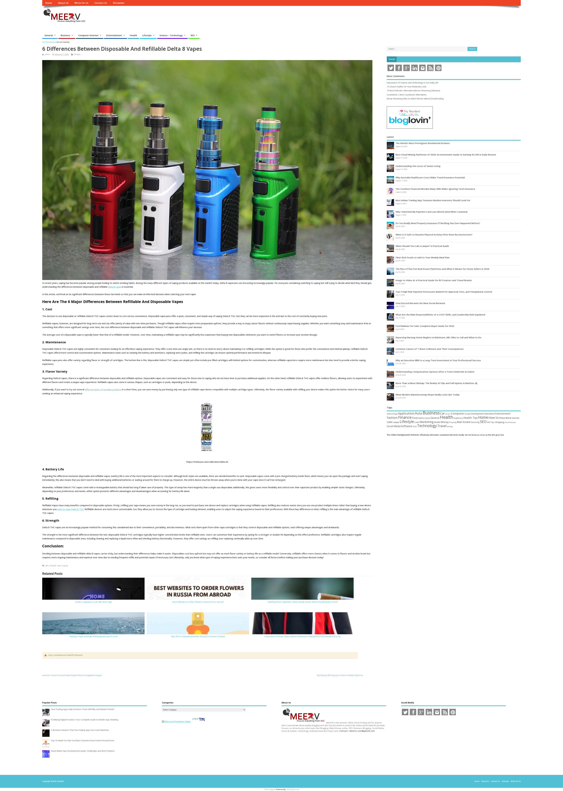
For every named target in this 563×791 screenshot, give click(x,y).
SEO (193, 35)
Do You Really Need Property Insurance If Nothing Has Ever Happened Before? (438, 223)
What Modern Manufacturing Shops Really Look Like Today (427, 394)
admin (47, 54)
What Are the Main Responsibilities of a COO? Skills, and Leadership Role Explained (440, 314)
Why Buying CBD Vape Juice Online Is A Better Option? (339, 675)
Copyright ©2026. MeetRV (53, 781)
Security (475, 422)
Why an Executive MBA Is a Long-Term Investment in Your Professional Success (438, 360)
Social (392, 59)
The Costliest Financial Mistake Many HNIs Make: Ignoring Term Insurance (435, 188)
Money (445, 422)
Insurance (505, 417)
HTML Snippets (270, 789)
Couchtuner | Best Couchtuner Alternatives (407, 94)
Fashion (392, 418)
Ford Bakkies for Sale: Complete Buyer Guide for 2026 (425, 326)
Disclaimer (119, 3)
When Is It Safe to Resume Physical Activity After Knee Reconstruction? (434, 234)
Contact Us (100, 3)
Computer (457, 413)
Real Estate (463, 422)
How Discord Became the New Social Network (420, 303)
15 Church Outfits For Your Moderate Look (406, 86)
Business (65, 35)
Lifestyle (147, 35)
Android (390, 414)
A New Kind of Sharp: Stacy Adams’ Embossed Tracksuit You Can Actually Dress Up (302, 636)
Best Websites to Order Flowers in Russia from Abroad (198, 602)
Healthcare (458, 418)
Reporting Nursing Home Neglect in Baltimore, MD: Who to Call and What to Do (438, 337)
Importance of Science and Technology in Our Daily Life (412, 82)
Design (467, 414)
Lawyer (395, 422)
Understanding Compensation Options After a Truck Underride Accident (435, 371)
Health (133, 35)
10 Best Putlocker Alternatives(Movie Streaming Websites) (413, 90)
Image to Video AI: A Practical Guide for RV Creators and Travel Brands (434, 280)
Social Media (393, 426)
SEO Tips (491, 422)
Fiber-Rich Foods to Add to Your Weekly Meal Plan (423, 257)
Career (448, 414)
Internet (515, 418)
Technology (427, 425)
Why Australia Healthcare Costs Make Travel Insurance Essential (430, 177)
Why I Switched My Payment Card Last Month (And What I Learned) (431, 211)
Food (415, 417)
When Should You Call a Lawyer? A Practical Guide (422, 246)
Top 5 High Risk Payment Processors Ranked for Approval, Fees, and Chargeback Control (444, 291)
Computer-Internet (88, 35)
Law (389, 422)
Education (489, 413)
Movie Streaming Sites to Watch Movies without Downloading (415, 98)
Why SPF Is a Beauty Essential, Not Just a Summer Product (198, 636)
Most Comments (396, 76)
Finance (405, 417)
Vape (59, 565)
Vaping (65, 565)
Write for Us (81, 3)
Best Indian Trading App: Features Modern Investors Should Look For (433, 200)
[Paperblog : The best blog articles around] (198, 721)
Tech (415, 426)
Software (406, 426)
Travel (442, 426)
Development (477, 413)
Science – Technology (171, 35)
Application (406, 413)
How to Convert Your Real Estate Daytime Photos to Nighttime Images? (73, 675)
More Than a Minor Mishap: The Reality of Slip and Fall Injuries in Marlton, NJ (436, 383)
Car (442, 413)
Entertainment (114, 35)
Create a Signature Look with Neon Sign (93, 602)
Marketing (426, 422)
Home (48, 3)
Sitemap (505, 781)
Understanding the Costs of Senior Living (418, 166)
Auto (418, 413)
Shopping (499, 422)
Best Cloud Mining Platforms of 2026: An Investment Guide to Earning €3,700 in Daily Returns (446, 154)
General (48, 35)
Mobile (437, 422)
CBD (47, 565)
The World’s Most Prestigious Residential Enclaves (423, 143)
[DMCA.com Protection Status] (176, 721)
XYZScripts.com (293, 789)
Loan (416, 422)
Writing (450, 426)
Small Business (510, 422)
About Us (63, 3)
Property (453, 422)
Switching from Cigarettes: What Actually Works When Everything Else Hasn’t (303, 602)
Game (421, 418)
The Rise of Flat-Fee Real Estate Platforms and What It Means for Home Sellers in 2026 (442, 268)
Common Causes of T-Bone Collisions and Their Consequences (430, 348)
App (395, 414)
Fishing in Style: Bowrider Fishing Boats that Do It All (93, 636)
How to (494, 417)
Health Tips (470, 417)
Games (427, 418)
